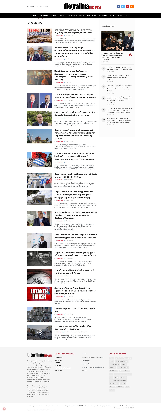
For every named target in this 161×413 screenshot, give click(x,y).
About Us (85, 354)
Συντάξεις (113, 386)
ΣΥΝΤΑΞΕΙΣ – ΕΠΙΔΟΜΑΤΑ (76, 15)
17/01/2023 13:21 (69, 276)
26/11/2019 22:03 (69, 314)
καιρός (112, 390)
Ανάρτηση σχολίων (70, 405)
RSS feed (84, 371)
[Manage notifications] (4, 408)
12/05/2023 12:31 (69, 258)
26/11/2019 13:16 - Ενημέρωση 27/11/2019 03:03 (76, 332)
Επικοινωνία (86, 364)
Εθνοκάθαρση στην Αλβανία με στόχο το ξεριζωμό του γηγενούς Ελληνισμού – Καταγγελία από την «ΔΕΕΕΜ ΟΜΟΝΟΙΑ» (74, 156)
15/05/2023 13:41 (69, 221)
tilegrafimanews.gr (40, 410)
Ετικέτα (35, 18)
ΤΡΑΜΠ (128, 386)
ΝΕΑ (111, 377)
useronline (60, 405)
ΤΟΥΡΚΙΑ (120, 386)
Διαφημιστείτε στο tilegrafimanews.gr (93, 367)
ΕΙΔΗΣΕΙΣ (112, 367)
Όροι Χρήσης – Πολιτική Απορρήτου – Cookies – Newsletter (114, 405)
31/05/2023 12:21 (69, 162)
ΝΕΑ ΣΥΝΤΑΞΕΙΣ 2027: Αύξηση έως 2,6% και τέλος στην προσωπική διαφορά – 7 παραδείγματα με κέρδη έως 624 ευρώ (119, 110)
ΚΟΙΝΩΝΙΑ (58, 365)
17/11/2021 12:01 (69, 296)
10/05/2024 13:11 (69, 35)
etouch (55, 410)
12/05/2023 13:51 (69, 240)
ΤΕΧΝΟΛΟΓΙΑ (103, 15)
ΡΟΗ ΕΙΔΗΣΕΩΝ (129, 408)
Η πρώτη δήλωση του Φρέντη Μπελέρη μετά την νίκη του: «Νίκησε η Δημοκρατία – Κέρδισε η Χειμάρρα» (75, 215)
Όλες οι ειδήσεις (90, 405)
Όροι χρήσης (86, 360)
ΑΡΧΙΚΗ (35, 15)
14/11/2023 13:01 (69, 100)
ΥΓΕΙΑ (112, 15)
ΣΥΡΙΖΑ (123, 383)
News (111, 358)
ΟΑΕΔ (116, 377)
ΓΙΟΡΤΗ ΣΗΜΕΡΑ (114, 364)
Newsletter (42, 405)
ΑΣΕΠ (111, 361)
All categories (33, 405)
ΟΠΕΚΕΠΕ (123, 377)
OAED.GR (118, 358)
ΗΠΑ (111, 374)
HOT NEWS (58, 360)
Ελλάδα (127, 370)
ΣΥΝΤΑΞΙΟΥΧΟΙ (114, 383)
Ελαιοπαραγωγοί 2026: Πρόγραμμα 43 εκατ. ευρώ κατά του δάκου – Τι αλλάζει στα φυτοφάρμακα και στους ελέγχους (119, 120)
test (53, 405)
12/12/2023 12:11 (69, 82)
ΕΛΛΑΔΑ (53, 15)
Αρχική (29, 18)
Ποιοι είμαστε (118, 408)
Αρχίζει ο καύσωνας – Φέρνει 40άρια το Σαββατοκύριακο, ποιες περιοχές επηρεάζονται (119, 77)
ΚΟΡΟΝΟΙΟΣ (118, 374)
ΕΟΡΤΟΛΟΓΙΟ (113, 370)
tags (49, 405)
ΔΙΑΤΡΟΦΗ (120, 15)
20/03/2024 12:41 (69, 59)
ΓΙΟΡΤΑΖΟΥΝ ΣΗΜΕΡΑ (122, 361)
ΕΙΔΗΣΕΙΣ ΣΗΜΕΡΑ (123, 367)
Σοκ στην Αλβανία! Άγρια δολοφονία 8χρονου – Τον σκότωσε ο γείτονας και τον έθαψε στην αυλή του (75, 291)
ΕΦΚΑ (121, 370)
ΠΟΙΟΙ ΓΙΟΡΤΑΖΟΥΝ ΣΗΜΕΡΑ (118, 380)
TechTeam (59, 332)
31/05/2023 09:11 (69, 179)
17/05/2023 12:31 (69, 200)
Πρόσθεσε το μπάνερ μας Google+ (93, 357)
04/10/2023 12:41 (69, 141)
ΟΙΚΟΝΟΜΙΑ (58, 370)
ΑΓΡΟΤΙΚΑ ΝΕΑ (91, 15)
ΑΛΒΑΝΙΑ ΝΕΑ (41, 18)
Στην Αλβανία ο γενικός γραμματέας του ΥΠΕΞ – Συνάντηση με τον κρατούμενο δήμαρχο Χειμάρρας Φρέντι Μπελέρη (73, 195)
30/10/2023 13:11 (69, 118)
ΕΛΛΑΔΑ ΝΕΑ (44, 15)
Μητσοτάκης (127, 374)
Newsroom (60, 35)
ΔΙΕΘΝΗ (62, 15)
